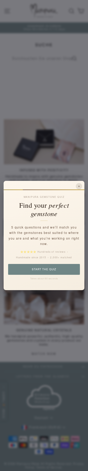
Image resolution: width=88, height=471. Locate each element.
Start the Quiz (44, 269)
